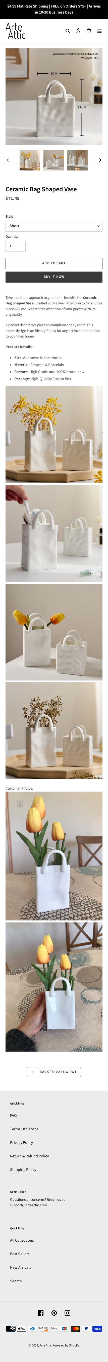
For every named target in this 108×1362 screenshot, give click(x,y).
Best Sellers (20, 1254)
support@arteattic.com (28, 1205)
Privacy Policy (21, 1142)
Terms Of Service (24, 1129)
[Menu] (99, 30)
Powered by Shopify (65, 1345)
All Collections (22, 1240)
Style (9, 216)
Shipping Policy (23, 1169)
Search (16, 1281)
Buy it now (54, 276)
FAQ (13, 1115)
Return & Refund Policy (29, 1156)
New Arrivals (20, 1267)
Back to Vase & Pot (58, 1071)
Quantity (12, 236)
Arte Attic (45, 1345)
